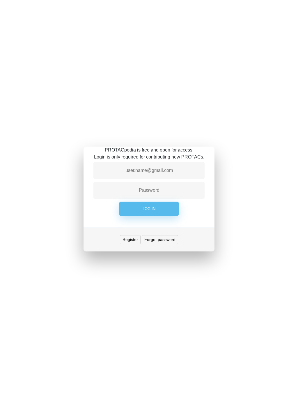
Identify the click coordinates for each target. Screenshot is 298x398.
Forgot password (159, 239)
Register (130, 239)
